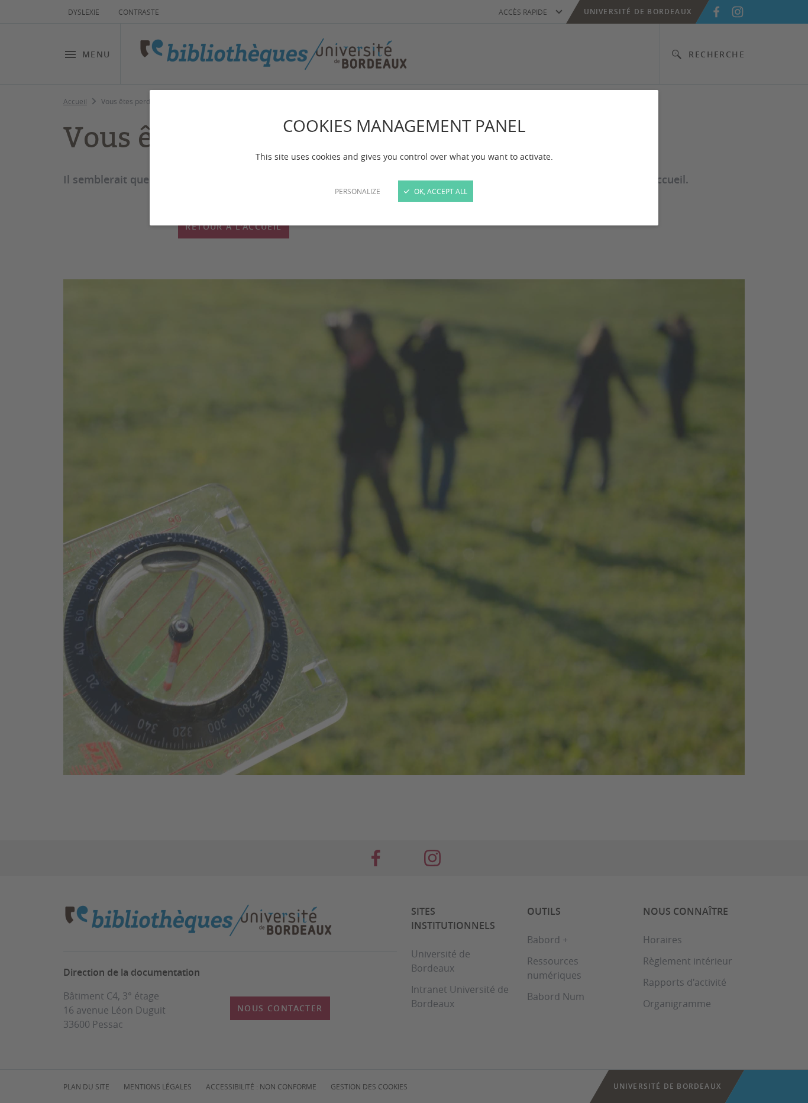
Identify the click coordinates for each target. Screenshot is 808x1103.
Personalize (357, 191)
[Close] (404, 551)
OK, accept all (439, 191)
